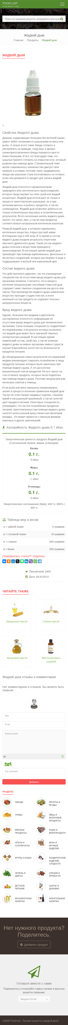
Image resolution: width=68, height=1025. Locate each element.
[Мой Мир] (13, 561)
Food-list (11, 4)
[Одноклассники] (9, 561)
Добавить (34, 781)
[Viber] (31, 561)
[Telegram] (40, 561)
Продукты (32, 40)
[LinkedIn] (26, 561)
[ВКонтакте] (4, 561)
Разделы (7, 791)
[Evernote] (22, 561)
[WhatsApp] (35, 561)
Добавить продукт (35, 944)
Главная (18, 40)
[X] (17, 561)
